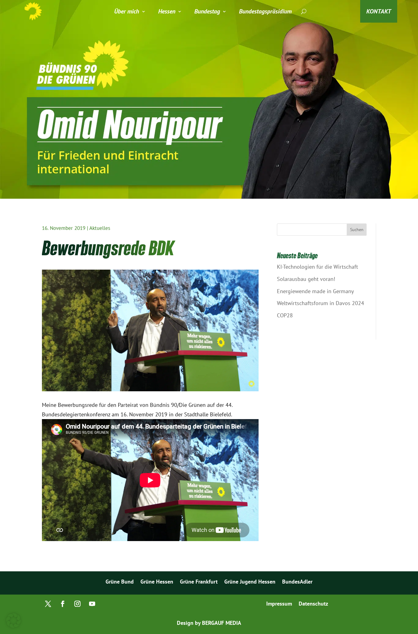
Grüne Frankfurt (199, 582)
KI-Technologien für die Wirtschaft (317, 266)
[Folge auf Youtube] (92, 604)
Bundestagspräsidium (265, 11)
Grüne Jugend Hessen (249, 582)
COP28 (285, 315)
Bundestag (207, 11)
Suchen (357, 229)
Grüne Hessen (156, 582)
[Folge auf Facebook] (63, 604)
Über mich (126, 11)
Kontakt (378, 11)
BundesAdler (297, 582)
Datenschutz (313, 604)
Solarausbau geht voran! (306, 278)
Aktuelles (99, 228)
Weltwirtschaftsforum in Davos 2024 (320, 303)
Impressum (279, 604)
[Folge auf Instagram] (77, 604)
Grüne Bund (120, 582)
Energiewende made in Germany (315, 291)
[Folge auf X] (48, 604)
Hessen (166, 11)
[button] (13, 620)
